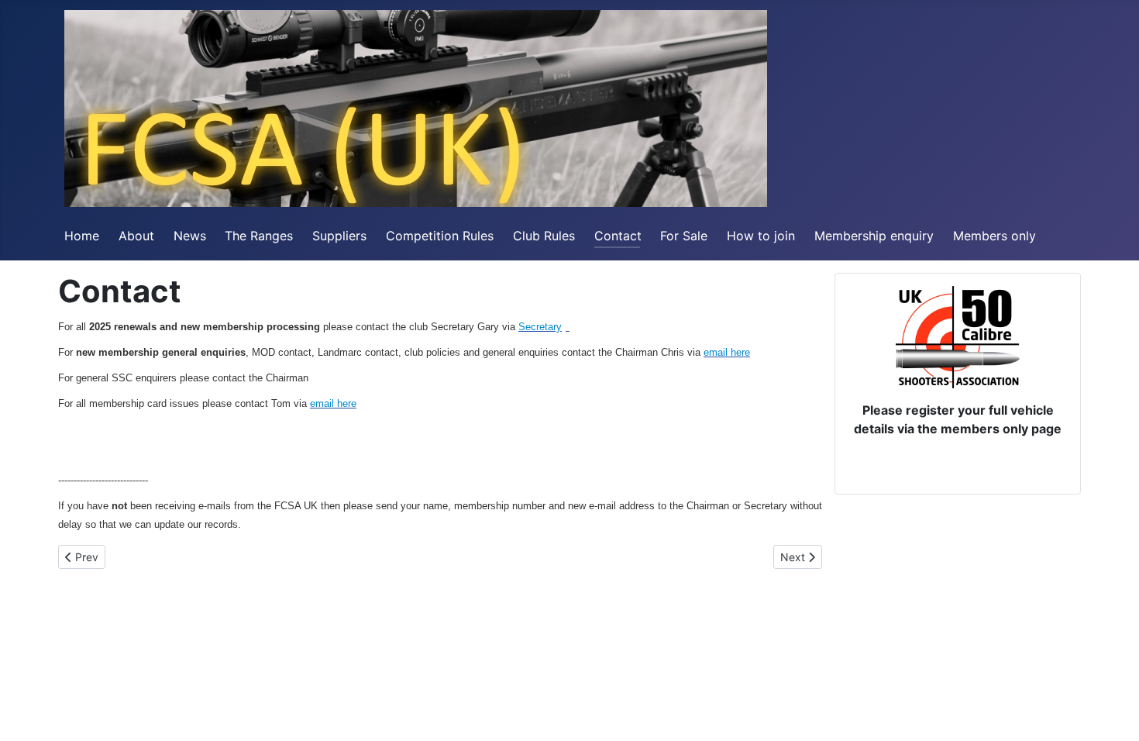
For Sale (683, 235)
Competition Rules (440, 235)
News (190, 235)
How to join (761, 235)
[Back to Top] (1112, 712)
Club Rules (544, 235)
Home (81, 235)
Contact (618, 235)
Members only (994, 235)
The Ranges (259, 235)
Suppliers (339, 235)
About (136, 235)
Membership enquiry (874, 235)
